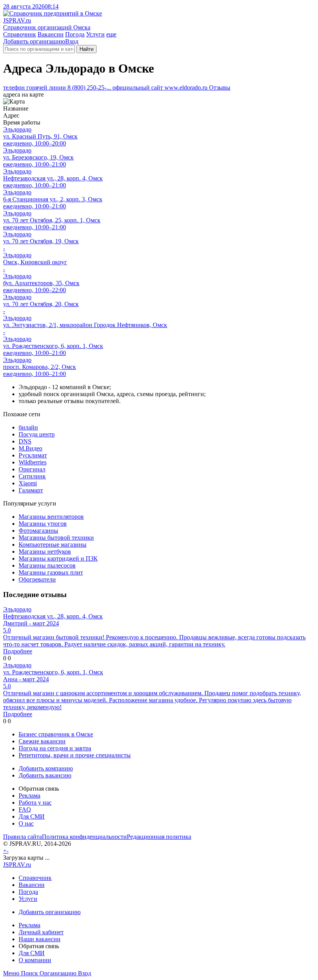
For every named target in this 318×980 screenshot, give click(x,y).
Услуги (95, 34)
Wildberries (33, 462)
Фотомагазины (38, 530)
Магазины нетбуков (45, 551)
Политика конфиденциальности (84, 836)
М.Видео (30, 448)
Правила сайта (22, 836)
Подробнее (17, 651)
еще (111, 34)
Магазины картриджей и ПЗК (58, 558)
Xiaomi (28, 483)
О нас (26, 823)
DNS (25, 441)
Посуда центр (37, 434)
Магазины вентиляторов (51, 516)
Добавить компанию (46, 768)
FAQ (25, 809)
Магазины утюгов (43, 523)
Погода (75, 34)
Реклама (29, 795)
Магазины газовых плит (51, 572)
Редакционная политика (159, 836)
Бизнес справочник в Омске (56, 734)
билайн (28, 427)
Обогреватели (37, 579)
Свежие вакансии (42, 741)
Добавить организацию (34, 41)
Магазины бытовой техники (56, 537)
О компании (35, 960)
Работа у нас (35, 802)
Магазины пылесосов (47, 565)
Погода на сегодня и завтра (55, 748)
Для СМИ (32, 816)
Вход (71, 41)
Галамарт (31, 490)
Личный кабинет (41, 932)
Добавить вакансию (45, 775)
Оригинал (32, 469)
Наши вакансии (39, 939)
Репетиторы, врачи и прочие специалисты (75, 755)
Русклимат (33, 455)
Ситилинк (32, 476)
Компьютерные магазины (52, 544)
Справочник (19, 34)
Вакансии (51, 34)
